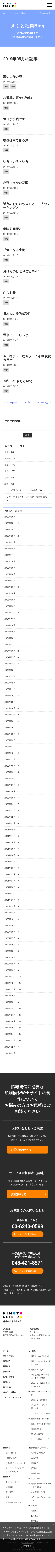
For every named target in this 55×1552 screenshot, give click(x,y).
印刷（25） (9, 451)
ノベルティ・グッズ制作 (41, 1413)
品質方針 (34, 1505)
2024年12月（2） (12, 612)
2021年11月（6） (12, 835)
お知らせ (6, 1381)
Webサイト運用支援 (39, 1399)
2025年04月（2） (12, 593)
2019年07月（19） (13, 1014)
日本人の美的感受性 (17, 313)
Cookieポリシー (44, 1531)
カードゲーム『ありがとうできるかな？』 (15, 1469)
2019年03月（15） (13, 1040)
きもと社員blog (20, 13)
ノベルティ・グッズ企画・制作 (40, 1406)
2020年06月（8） (12, 944)
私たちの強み (8, 1356)
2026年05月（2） (12, 522)
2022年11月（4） (12, 759)
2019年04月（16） (13, 1033)
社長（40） (9, 477)
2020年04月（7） (12, 957)
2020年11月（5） (12, 912)
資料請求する (18, 1194)
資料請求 (6, 1371)
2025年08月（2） (12, 574)
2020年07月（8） (12, 938)
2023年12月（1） (12, 682)
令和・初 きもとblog (18, 381)
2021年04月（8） (12, 880)
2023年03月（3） (12, 733)
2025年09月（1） (12, 567)
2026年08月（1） (12, 516)
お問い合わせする (21, 1149)
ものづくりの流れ (38, 1452)
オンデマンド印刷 (38, 1492)
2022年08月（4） (12, 778)
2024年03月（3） (12, 663)
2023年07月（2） (12, 714)
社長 (6, 324)
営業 (6, 86)
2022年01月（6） (12, 823)
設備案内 (34, 1463)
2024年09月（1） (12, 631)
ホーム (5, 13)
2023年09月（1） (12, 701)
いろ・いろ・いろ (16, 161)
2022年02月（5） (12, 816)
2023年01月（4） (12, 746)
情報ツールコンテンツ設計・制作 (41, 1363)
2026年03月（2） (12, 535)
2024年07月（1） (12, 644)
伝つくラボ (7, 1387)
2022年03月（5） (12, 810)
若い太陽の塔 (12, 76)
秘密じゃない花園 (15, 182)
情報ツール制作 (37, 1369)
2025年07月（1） (12, 580)
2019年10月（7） (12, 995)
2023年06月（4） (12, 721)
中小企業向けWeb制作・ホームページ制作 (41, 1376)
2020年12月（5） (12, 906)
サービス (32, 1350)
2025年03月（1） (12, 599)
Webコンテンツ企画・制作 (41, 1393)
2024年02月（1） (12, 669)
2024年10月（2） (12, 625)
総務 (6, 217)
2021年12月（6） (12, 829)
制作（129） (10, 471)
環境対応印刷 (36, 1428)
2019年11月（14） (13, 989)
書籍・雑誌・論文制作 (40, 1418)
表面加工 (34, 1510)
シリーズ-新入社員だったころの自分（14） (24, 490)
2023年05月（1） (12, 727)
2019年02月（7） (12, 1046)
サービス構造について (40, 1439)
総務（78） (9, 483)
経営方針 (9, 1486)
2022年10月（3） (12, 765)
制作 (13, 86)
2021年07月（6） (12, 861)
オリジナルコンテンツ (12, 1397)
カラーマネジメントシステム (41, 1498)
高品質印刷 (35, 1473)
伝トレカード (11, 1452)
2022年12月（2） (12, 752)
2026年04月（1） (12, 529)
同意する (27, 1545)
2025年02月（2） (12, 606)
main (27, 402)
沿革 (7, 1497)
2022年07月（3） (12, 784)
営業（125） (10, 464)
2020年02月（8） (12, 970)
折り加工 (34, 1515)
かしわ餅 (9, 292)
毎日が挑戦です (14, 119)
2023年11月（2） (12, 689)
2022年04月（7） (12, 803)
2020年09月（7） (12, 925)
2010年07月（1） (12, 1053)
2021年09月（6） (12, 848)
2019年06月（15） (13, 1021)
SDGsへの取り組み (13, 1502)
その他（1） (10, 458)
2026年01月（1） (12, 542)
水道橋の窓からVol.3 (17, 97)
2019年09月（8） (12, 1002)
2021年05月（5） (12, 874)
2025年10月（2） (12, 561)
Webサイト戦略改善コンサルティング (41, 1384)
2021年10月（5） (12, 842)
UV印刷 (34, 1468)
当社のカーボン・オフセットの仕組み (41, 1485)
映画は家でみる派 (15, 140)
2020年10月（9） (12, 919)
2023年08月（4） (12, 708)
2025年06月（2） (12, 586)
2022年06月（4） (12, 791)
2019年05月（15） (13, 1027)
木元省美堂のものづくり (38, 1447)
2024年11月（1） (12, 618)
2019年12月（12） (13, 982)
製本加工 (34, 1521)
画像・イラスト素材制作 (41, 1423)
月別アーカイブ (13, 511)
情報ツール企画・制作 (40, 1356)
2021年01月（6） (12, 899)
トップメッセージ (13, 1481)
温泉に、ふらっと (15, 335)
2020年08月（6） (12, 931)
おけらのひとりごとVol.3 (21, 271)
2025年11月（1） (12, 554)
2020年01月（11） (13, 976)
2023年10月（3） (12, 695)
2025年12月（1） (12, 548)
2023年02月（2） (12, 740)
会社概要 (9, 1492)
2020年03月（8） (12, 963)
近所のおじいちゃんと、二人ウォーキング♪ (27, 205)
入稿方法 (34, 1457)
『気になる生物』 (15, 250)
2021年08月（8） (12, 855)
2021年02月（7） (12, 893)
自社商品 (6, 1447)
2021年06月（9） (12, 867)
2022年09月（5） (12, 772)
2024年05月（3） (12, 657)
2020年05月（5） (12, 950)
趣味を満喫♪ (12, 228)
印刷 (6, 129)
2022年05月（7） (12, 797)
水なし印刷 (35, 1478)
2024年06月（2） (12, 650)
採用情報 (6, 1366)
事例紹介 (6, 1361)
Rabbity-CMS (11, 1457)
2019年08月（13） (13, 1008)
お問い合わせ (8, 1376)
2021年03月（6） (12, 887)
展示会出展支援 (37, 1434)
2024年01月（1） (12, 676)
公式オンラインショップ (15, 1463)
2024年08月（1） (12, 638)
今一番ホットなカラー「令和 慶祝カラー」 (27, 358)
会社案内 (6, 1476)
